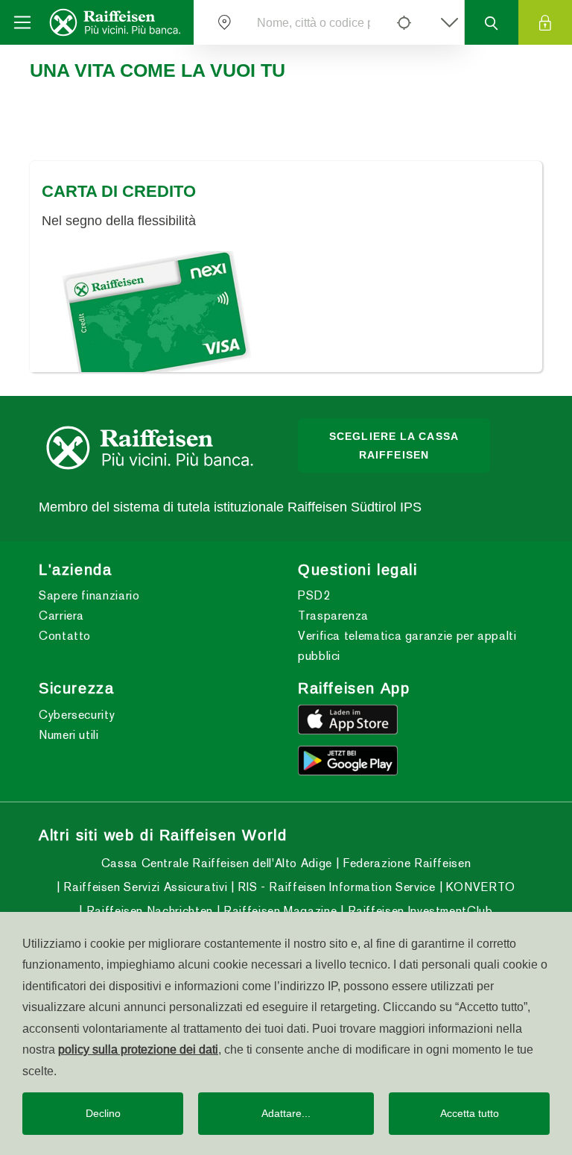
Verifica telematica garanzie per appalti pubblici (407, 646)
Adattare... (286, 1113)
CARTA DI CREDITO (119, 191)
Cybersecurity (77, 715)
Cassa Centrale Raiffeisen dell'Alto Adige (216, 863)
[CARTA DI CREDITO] (286, 312)
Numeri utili (69, 735)
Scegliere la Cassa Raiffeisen (394, 445)
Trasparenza (333, 615)
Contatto (65, 636)
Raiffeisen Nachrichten (147, 911)
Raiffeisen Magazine (278, 911)
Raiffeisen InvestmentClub (418, 911)
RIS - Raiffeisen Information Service (335, 887)
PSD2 (314, 595)
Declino (103, 1113)
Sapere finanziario (89, 595)
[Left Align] (403, 22)
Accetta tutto (469, 1113)
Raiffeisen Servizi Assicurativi (143, 887)
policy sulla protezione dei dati (138, 1049)
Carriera (61, 615)
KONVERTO (478, 887)
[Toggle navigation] (22, 22)
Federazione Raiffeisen (405, 863)
